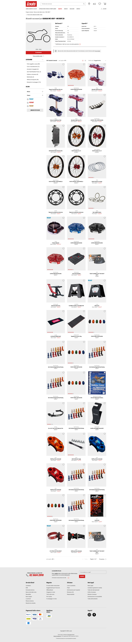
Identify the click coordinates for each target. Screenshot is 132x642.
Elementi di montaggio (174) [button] (34, 82)
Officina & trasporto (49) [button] (33, 79)
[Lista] (85, 60)
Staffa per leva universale (55, 459)
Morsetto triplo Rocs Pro (97, 89)
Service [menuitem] (78, 8)
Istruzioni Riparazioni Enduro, (97, 397)
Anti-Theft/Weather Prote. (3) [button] (34, 71)
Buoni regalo (29, 596)
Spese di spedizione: (57, 636)
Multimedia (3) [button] (30, 77)
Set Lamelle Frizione (97, 212)
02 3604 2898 (36, 575)
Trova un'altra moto (37, 56)
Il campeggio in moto (51, 598)
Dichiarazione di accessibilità (95, 596)
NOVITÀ (31, 99)
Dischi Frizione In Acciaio (97, 181)
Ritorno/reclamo (30, 601)
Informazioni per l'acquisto (73, 590)
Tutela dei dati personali (93, 590)
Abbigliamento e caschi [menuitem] (31, 8)
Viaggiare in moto (50, 592)
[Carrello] (104, 4)
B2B (27, 587)
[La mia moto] (94, 4)
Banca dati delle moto (31, 592)
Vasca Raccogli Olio (76, 273)
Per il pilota (49, 596)
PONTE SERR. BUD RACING (97, 336)
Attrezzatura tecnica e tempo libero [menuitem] (47, 8)
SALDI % (31, 102)
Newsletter (28, 594)
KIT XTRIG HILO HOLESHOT (56, 551)
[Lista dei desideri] (99, 4)
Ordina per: (91, 60)
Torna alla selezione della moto (34, 14)
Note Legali (90, 585)
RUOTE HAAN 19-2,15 (76, 150)
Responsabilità (70, 594)
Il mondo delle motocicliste (52, 585)
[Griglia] (83, 60)
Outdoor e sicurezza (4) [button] (32, 74)
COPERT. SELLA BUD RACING (97, 120)
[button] (84, 4)
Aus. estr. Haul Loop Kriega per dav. (55, 428)
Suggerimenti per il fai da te (53, 587)
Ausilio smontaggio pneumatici (96, 428)
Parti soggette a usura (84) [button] (33, 64)
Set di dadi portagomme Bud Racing (55, 367)
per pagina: (61, 60)
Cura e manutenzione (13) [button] (33, 66)
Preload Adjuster (55, 242)
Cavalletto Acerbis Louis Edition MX (76, 305)
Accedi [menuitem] (104, 8)
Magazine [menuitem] (72, 8)
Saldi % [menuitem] (60, 8)
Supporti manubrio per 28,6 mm (55, 89)
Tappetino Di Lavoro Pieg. (76, 336)
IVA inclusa (70, 634)
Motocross (97, 305)
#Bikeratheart (49, 590)
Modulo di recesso (92, 594)
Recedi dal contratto (30, 603)
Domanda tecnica (30, 590)
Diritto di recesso (92, 592)
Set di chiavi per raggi (76, 459)
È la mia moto (38, 52)
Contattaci (28, 585)
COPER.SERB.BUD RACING (76, 89)
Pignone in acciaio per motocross (56, 212)
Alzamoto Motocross (55, 305)
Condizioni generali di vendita (95, 587)
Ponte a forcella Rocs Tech (55, 120)
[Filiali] (89, 4)
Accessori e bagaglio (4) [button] (33, 69)
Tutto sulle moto (50, 594)
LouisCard (28, 598)
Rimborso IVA (70, 592)
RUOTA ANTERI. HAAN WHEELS (55, 181)
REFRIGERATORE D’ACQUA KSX (55, 150)
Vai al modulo (97, 51)
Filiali (68, 587)
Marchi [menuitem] (66, 8)
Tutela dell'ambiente (92, 598)
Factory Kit (97, 520)
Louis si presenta (71, 585)
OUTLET (31, 105)
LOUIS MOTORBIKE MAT (55, 336)
